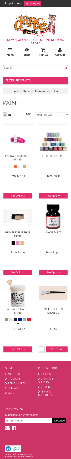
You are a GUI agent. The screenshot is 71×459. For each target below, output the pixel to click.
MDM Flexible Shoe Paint (18, 234)
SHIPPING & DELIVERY (45, 380)
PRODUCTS (14, 378)
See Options (18, 196)
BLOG (11, 392)
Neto (30, 457)
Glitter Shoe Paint (53, 156)
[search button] (66, 67)
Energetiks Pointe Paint (17, 157)
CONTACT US (15, 388)
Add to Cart (56, 349)
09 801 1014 (14, 3)
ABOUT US (14, 374)
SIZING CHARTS (17, 383)
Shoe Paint (53, 232)
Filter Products (18, 80)
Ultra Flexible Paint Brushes (53, 311)
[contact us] (7, 428)
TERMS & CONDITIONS (45, 393)
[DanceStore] (35, 24)
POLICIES (45, 374)
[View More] (17, 323)
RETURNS (45, 387)
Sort (28, 114)
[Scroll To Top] (59, 448)
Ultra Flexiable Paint (17, 311)
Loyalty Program (32, 3)
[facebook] (14, 428)
